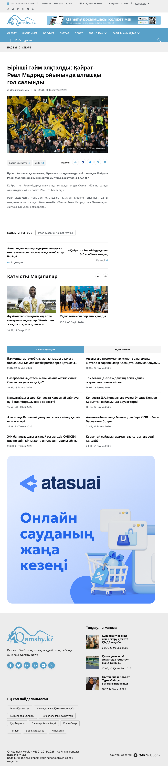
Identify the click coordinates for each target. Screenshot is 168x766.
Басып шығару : (18, 162)
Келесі (100, 260)
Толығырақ (96, 33)
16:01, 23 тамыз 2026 (98, 387)
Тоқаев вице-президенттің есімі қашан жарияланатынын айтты (115, 380)
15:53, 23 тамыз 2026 (19, 406)
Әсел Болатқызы (19, 90)
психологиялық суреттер (57, 715)
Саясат (12, 33)
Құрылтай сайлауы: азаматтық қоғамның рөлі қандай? (120, 438)
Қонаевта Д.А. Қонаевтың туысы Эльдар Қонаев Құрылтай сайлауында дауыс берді (121, 399)
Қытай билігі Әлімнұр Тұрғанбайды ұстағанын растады (116, 680)
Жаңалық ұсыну (118, 3)
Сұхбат (64, 33)
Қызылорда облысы (22, 715)
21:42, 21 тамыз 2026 (98, 426)
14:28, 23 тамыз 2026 (19, 426)
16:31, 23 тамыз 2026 (19, 387)
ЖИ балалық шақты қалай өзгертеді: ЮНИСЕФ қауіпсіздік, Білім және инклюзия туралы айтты (42, 438)
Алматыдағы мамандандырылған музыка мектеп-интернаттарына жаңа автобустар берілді (35, 252)
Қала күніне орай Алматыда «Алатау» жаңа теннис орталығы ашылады (115, 659)
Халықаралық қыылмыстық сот (56, 708)
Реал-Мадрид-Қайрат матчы (55, 232)
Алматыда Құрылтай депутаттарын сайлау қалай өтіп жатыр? (43, 419)
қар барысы (17, 723)
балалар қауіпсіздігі (44, 723)
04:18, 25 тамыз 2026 (22, 3)
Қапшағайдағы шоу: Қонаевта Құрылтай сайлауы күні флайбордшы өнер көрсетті (43, 399)
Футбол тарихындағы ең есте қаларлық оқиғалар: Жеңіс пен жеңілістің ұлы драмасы (30, 320)
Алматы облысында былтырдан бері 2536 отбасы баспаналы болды (122, 419)
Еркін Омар (70, 723)
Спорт (79, 33)
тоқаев (14, 730)
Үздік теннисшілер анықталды (83, 316)
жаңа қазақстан (20, 708)
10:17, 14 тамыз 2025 (114, 689)
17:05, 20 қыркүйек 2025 (116, 668)
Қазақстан (58, 730)
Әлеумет (48, 33)
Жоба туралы (23, 40)
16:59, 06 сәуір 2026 (72, 322)
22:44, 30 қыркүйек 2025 (52, 90)
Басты (12, 47)
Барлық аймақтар (124, 33)
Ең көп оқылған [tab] (122, 349)
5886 (37, 162)
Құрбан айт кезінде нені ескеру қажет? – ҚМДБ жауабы (116, 639)
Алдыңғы (17, 262)
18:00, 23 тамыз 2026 (98, 367)
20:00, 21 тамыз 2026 (19, 446)
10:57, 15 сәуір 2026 (18, 330)
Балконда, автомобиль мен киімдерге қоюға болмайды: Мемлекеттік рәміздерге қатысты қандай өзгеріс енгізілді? (41, 361)
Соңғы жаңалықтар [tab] (45, 349)
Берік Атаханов (35, 730)
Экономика (29, 33)
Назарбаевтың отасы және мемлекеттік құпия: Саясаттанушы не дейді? (42, 380)
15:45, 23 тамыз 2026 (98, 406)
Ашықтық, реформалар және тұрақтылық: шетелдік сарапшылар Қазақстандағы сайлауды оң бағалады (122, 361)
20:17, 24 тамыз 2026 (19, 367)
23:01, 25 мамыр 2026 (115, 647)
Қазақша (141, 3)
